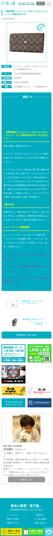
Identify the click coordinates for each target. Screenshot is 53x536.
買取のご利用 (13, 519)
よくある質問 (40, 519)
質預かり (40, 515)
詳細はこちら (26, 479)
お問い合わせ (40, 523)
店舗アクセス (13, 523)
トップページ (13, 515)
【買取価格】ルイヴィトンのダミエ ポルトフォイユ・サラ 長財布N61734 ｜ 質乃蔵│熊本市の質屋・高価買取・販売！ (8, 3)
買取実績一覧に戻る (26, 335)
